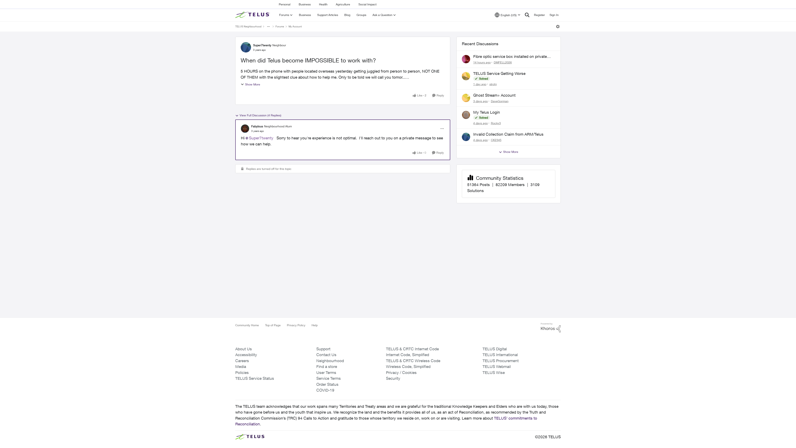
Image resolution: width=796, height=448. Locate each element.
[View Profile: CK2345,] (466, 137)
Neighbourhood (330, 360)
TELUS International (500, 354)
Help (315, 325)
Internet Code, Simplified (407, 354)
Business (305, 4)
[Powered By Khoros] (551, 327)
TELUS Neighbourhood (248, 26)
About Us (243, 349)
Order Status (327, 384)
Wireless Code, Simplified (408, 366)
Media (240, 366)
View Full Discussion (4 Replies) (260, 115)
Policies (242, 372)
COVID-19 (325, 390)
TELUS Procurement (501, 360)
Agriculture (343, 4)
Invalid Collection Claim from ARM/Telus (508, 134)
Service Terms (328, 378)
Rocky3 (496, 123)
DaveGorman (499, 101)
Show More (252, 84)
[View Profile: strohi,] (466, 76)
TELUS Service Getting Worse (499, 73)
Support (323, 349)
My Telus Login (486, 112)
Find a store (326, 366)
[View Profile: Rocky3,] (466, 115)
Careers (242, 360)
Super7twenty (262, 45)
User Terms (326, 372)
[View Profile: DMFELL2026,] (466, 59)
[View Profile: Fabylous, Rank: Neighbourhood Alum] (245, 128)
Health (323, 4)
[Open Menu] (558, 26)
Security (393, 378)
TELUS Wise (494, 372)
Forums (279, 26)
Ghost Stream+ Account (494, 95)
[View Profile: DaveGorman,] (466, 98)
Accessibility (246, 354)
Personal (284, 4)
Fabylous (257, 126)
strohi (493, 84)
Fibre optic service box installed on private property (510, 56)
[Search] (527, 14)
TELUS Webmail (497, 366)
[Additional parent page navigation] (268, 26)
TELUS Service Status (254, 378)
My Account (295, 26)
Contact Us (326, 354)
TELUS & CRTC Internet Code (412, 349)
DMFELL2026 (503, 62)
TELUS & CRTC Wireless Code (413, 360)
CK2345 (496, 140)
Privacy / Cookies (401, 372)
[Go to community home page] (253, 15)
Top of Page (273, 325)
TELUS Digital (495, 349)
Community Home (247, 325)
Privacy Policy (296, 325)
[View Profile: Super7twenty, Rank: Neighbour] (246, 47)
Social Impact (367, 4)
